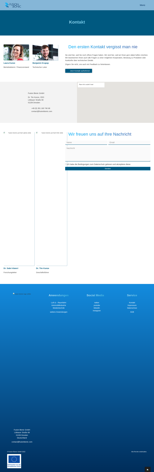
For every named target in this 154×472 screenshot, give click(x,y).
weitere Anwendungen (58, 312)
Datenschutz (132, 308)
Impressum (132, 305)
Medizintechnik (59, 308)
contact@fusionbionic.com (22, 442)
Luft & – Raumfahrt (58, 303)
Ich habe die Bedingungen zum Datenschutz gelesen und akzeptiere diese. (99, 164)
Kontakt (132, 303)
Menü (142, 5)
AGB (132, 312)
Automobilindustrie (58, 305)
